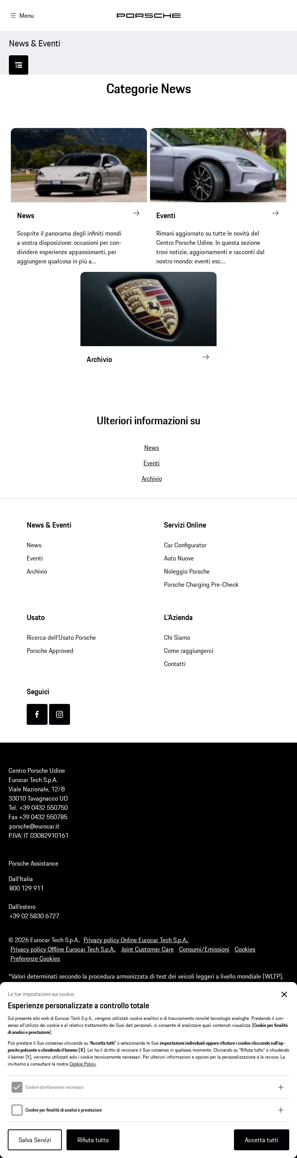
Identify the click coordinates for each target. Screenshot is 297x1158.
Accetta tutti (261, 1139)
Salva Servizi (35, 1139)
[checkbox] (17, 1087)
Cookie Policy (83, 1063)
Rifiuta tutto (93, 1139)
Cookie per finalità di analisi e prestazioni (64, 1110)
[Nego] (284, 994)
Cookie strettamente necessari (55, 1087)
